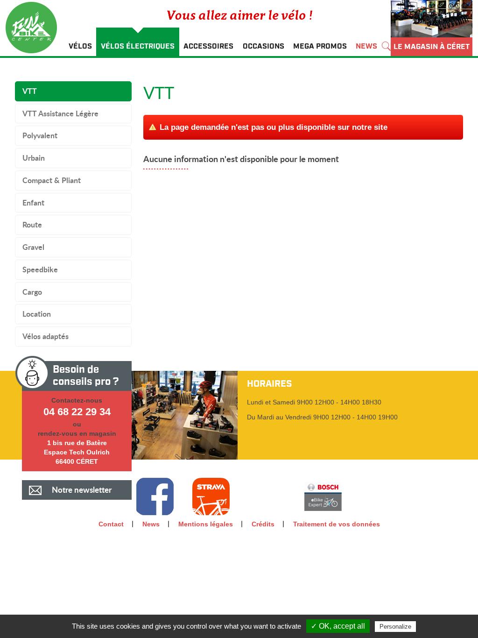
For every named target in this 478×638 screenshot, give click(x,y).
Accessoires (208, 46)
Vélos (80, 46)
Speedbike (40, 269)
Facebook (155, 496)
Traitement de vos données (336, 524)
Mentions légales (205, 524)
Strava (211, 496)
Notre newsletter (82, 489)
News (366, 46)
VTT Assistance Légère (60, 113)
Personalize (395, 626)
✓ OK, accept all (338, 626)
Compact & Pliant (51, 180)
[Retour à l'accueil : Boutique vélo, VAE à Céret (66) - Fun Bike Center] (35, 29)
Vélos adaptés (45, 336)
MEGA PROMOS (320, 46)
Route (32, 224)
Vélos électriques (138, 46)
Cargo (32, 291)
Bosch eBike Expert (323, 496)
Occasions (263, 46)
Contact (111, 524)
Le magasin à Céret (432, 46)
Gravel (33, 246)
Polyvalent (39, 135)
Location (36, 313)
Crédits (263, 524)
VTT (29, 90)
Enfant (33, 202)
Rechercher (386, 42)
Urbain (33, 157)
